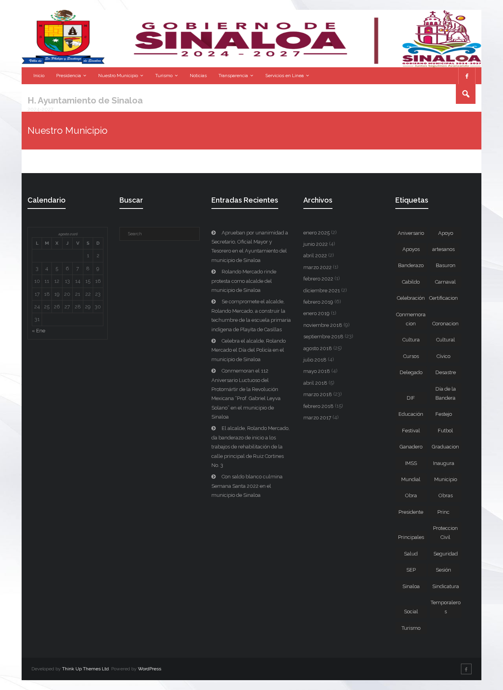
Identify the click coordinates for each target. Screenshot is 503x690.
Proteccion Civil (445, 532)
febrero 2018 (318, 406)
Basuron (445, 265)
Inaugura (443, 463)
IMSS (411, 463)
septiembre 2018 (323, 336)
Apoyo (445, 233)
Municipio (445, 479)
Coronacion (445, 324)
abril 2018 (315, 383)
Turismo (164, 75)
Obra (411, 495)
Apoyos (411, 249)
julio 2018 (315, 360)
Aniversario (411, 233)
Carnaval (445, 282)
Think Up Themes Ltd (85, 669)
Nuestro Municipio (118, 75)
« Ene (38, 331)
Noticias (198, 75)
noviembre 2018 (322, 325)
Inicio (38, 75)
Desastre (445, 372)
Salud (411, 554)
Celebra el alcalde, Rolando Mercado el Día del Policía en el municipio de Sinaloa (248, 350)
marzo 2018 (317, 394)
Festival (411, 431)
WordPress (149, 669)
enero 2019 (316, 313)
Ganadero (411, 447)
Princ (443, 512)
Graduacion (445, 447)
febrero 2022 (318, 279)
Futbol (445, 431)
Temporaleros (446, 607)
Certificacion (443, 298)
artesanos (443, 249)
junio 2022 (315, 244)
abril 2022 (315, 255)
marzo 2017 (317, 418)
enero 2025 (316, 233)
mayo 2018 (316, 371)
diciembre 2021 (321, 290)
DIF (411, 398)
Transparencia (233, 75)
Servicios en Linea (284, 75)
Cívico (443, 356)
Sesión (443, 570)
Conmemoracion (411, 319)
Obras (446, 495)
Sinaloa (411, 586)
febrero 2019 (318, 302)
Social (411, 611)
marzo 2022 (317, 267)
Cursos (411, 356)
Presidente (410, 512)
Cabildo (411, 282)
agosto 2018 (317, 348)
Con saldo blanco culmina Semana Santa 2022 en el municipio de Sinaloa (247, 486)
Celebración (411, 298)
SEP (411, 570)
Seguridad (445, 554)
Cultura (411, 340)
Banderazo (411, 265)
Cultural (445, 340)
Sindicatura (445, 586)
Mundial (410, 479)
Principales (411, 537)
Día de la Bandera (445, 393)
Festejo (443, 414)
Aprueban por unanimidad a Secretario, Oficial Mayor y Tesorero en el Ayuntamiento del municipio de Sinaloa (249, 246)
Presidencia (68, 75)
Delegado (411, 372)
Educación (410, 414)
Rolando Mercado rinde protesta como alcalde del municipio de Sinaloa (243, 281)
